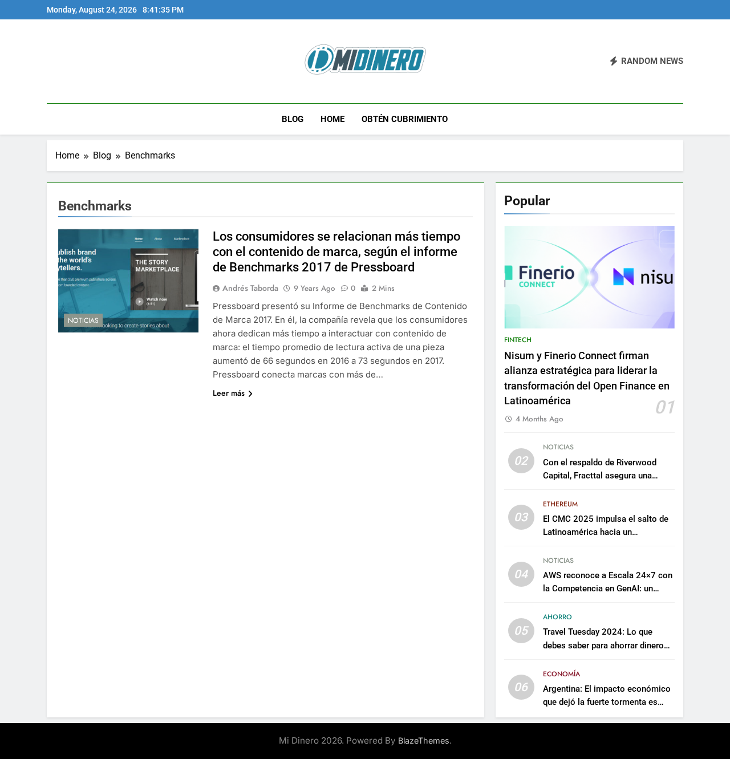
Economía (561, 674)
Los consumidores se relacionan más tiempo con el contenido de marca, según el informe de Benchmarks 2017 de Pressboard (336, 251)
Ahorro (557, 617)
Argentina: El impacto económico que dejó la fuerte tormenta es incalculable (607, 702)
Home (332, 119)
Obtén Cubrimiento (405, 119)
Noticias (83, 320)
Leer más (229, 393)
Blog (292, 119)
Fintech (518, 340)
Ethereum (560, 504)
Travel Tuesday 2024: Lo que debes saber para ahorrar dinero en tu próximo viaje (603, 645)
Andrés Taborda (250, 288)
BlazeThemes (423, 740)
